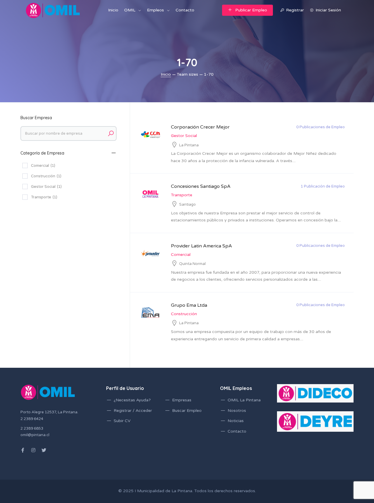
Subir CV (122, 420)
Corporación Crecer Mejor (200, 127)
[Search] (110, 133)
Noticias (236, 420)
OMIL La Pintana (244, 400)
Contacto (185, 10)
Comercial (181, 254)
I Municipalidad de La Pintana (163, 490)
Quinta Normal (192, 263)
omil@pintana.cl (34, 435)
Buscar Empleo (187, 410)
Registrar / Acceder (133, 410)
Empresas (181, 400)
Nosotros (237, 410)
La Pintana (189, 145)
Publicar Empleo (251, 10)
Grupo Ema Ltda (189, 305)
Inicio (113, 10)
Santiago (187, 204)
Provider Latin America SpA (201, 246)
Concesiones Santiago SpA (201, 186)
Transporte (181, 194)
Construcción (184, 313)
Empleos (155, 10)
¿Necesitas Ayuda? (132, 400)
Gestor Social (184, 135)
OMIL (129, 10)
